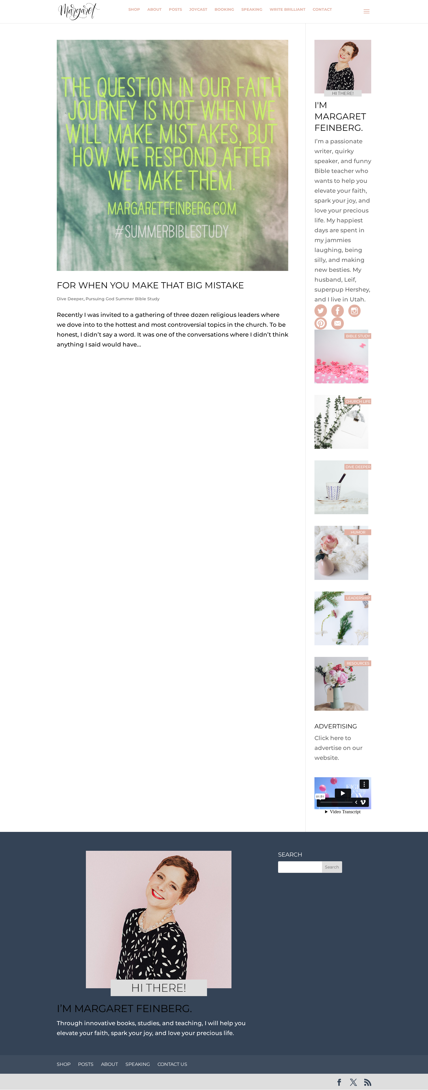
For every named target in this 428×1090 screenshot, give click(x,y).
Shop (134, 9)
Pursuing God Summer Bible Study (123, 298)
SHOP (63, 1064)
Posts (175, 9)
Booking (224, 9)
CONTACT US (172, 1064)
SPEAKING (137, 1064)
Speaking (251, 9)
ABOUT (109, 1064)
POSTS (85, 1064)
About (154, 9)
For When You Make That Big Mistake (150, 285)
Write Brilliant (287, 9)
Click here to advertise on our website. (338, 748)
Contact (322, 9)
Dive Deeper (70, 298)
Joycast (198, 9)
